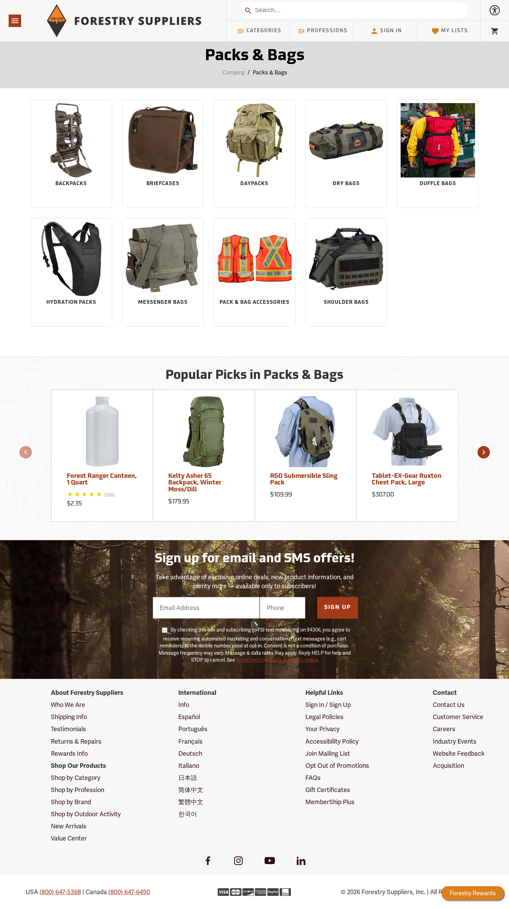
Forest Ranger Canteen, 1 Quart (102, 480)
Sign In (391, 31)
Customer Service (458, 717)
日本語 (187, 778)
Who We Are (68, 705)
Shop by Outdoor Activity (86, 814)
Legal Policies (324, 717)
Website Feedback (459, 753)
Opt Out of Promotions (337, 766)
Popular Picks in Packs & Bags (254, 376)
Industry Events (454, 741)
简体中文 (190, 790)
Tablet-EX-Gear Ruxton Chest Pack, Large (406, 480)
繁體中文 (190, 802)
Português (192, 729)
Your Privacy (322, 729)
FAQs (313, 778)
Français (190, 741)
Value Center (69, 838)
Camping (233, 72)
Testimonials (68, 729)
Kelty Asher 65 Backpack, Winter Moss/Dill (194, 483)
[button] (25, 452)
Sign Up (337, 607)
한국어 (187, 814)
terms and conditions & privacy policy (276, 660)
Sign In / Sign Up (328, 705)
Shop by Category (75, 778)
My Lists (454, 31)
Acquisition (448, 766)
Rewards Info (69, 753)
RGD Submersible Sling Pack (304, 480)
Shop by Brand (71, 802)
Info (183, 705)
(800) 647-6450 (129, 892)
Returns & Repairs (76, 741)
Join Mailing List (327, 753)
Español (189, 717)
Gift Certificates (327, 790)
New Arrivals (68, 826)
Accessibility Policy (332, 741)
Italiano (188, 766)
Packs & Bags (254, 56)
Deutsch (190, 753)
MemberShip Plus (330, 802)
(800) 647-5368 (60, 892)
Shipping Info (69, 717)
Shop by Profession (77, 790)
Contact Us (449, 705)
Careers (444, 729)
